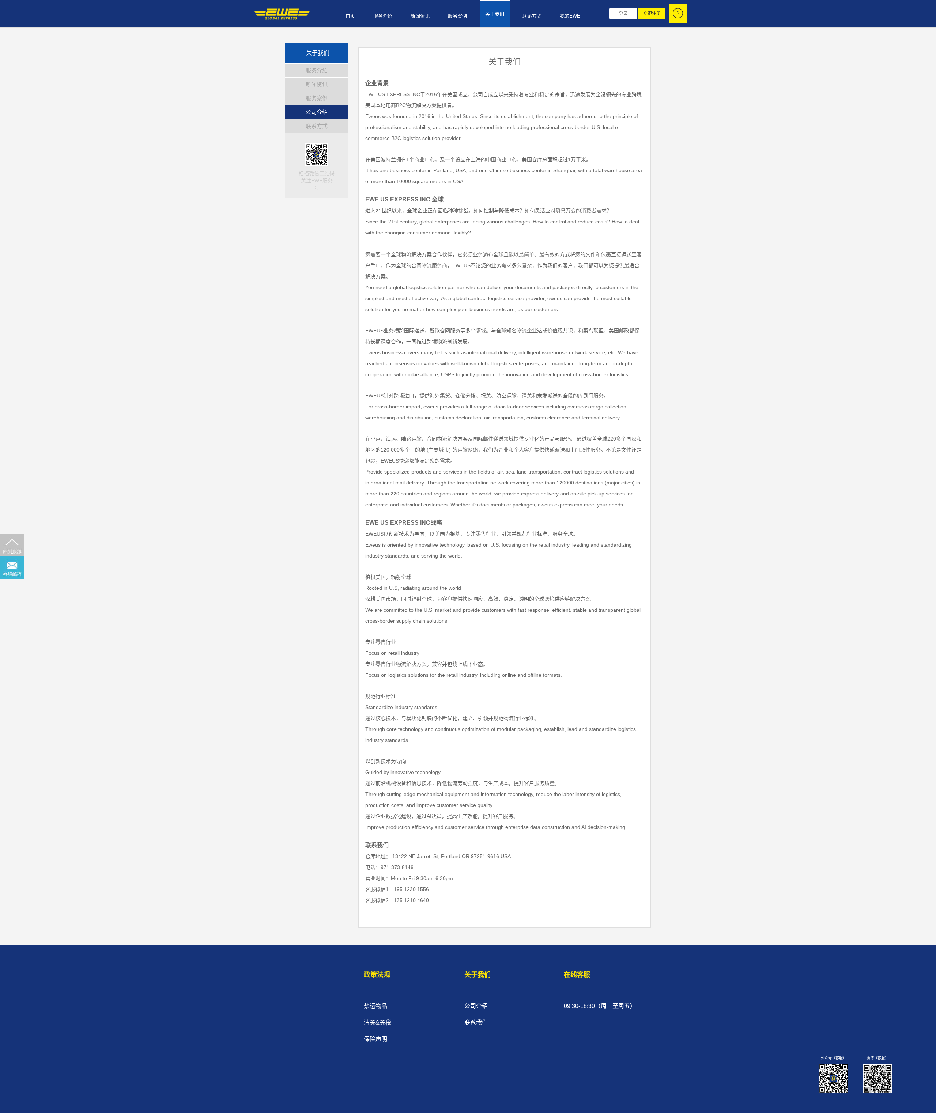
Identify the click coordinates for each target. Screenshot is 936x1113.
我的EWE (570, 16)
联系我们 (476, 1022)
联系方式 (531, 16)
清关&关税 (377, 1022)
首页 (350, 16)
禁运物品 (375, 1006)
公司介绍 (317, 112)
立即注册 (652, 13)
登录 (623, 13)
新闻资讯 (420, 16)
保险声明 (375, 1039)
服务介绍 (382, 16)
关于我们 (494, 14)
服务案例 (457, 16)
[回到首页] (280, 14)
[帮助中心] (678, 13)
